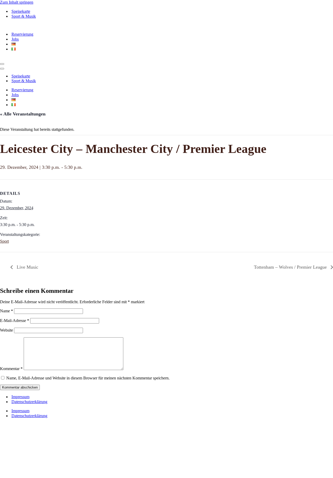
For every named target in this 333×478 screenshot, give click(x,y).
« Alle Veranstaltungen (23, 114)
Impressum (20, 397)
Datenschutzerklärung (29, 401)
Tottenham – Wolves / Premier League (291, 267)
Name (6, 311)
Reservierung (22, 34)
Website (6, 330)
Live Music (26, 267)
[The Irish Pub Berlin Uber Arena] (36, 25)
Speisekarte (20, 11)
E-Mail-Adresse (14, 320)
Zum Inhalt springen (16, 2)
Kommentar (11, 368)
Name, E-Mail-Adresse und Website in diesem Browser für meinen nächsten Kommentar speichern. (88, 378)
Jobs (15, 39)
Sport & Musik (23, 16)
